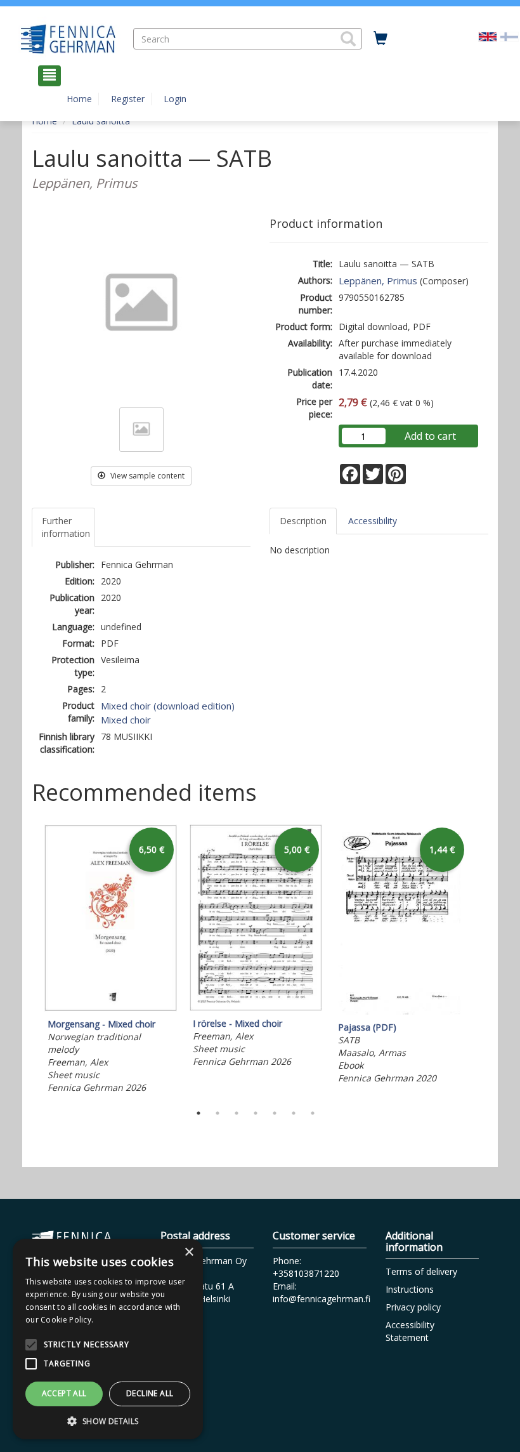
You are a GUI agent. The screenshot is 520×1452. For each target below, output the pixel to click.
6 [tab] (293, 1113)
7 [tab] (312, 1113)
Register (128, 99)
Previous (28, 960)
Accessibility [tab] (372, 521)
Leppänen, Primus (378, 280)
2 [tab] (217, 1113)
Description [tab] (303, 521)
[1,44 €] (401, 1011)
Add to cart (430, 436)
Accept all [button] (64, 1393)
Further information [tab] (66, 527)
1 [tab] (198, 1113)
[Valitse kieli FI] (509, 35)
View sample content (146, 475)
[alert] (108, 1339)
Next (482, 960)
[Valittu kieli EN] (487, 35)
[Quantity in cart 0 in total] (380, 39)
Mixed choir (126, 719)
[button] (348, 38)
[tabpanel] (110, 961)
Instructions (410, 1289)
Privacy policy (413, 1307)
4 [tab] (255, 1113)
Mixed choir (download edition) (168, 705)
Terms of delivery (421, 1271)
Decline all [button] (149, 1393)
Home (79, 99)
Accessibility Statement (410, 1331)
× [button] (188, 1252)
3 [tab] (236, 1113)
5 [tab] (274, 1113)
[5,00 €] (256, 1007)
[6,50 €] (110, 1008)
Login (175, 99)
